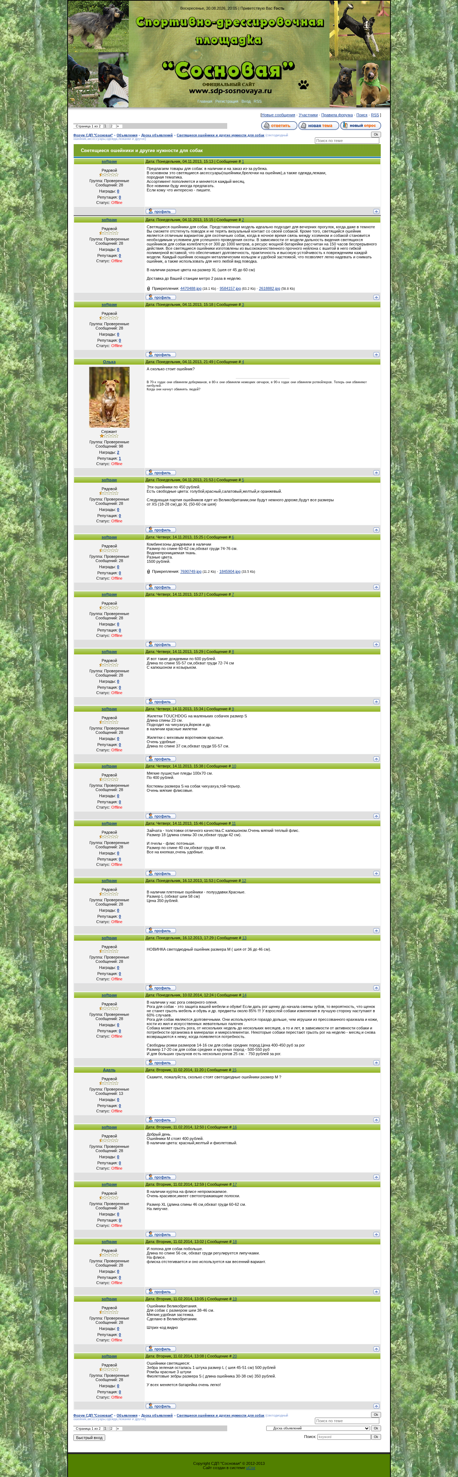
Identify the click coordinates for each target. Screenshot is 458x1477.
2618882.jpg (269, 288)
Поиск (361, 115)
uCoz (250, 1468)
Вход (246, 101)
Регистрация (226, 101)
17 (235, 1184)
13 (244, 938)
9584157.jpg (230, 288)
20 (235, 1356)
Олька (109, 362)
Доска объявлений (157, 135)
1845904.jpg (229, 571)
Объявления (127, 135)
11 (234, 823)
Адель (109, 1070)
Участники (308, 115)
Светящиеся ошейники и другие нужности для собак (220, 135)
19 (235, 1299)
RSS (258, 101)
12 (244, 880)
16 (235, 1127)
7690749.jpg (190, 571)
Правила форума (337, 115)
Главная (205, 101)
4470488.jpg (190, 288)
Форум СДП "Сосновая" (93, 135)
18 (235, 1241)
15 (234, 1070)
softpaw (109, 161)
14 (244, 995)
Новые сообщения (278, 115)
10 (234, 766)
